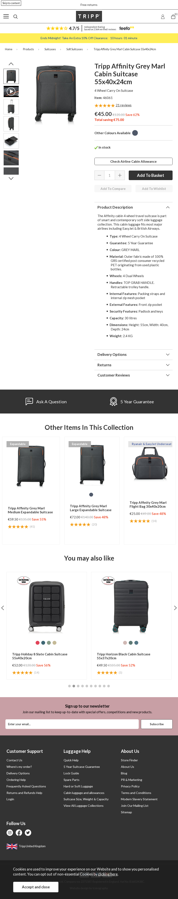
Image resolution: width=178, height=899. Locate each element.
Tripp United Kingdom (32, 846)
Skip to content (11, 3)
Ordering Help (16, 780)
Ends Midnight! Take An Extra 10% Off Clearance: (89, 38)
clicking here (108, 874)
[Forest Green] (46, 643)
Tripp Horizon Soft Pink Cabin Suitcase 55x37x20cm (126, 656)
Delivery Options (18, 773)
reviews (124, 105)
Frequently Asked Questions (26, 786)
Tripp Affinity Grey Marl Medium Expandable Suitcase (30, 510)
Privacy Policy (130, 786)
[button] (69, 686)
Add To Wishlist (154, 189)
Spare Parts (71, 780)
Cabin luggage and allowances (84, 793)
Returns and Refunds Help (24, 793)
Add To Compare (113, 189)
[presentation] (2, 607)
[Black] (125, 643)
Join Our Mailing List (134, 805)
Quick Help (71, 760)
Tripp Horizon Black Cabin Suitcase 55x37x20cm (39, 656)
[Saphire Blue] (52, 643)
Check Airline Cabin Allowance (133, 161)
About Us (127, 766)
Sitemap (126, 812)
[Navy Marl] (135, 133)
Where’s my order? (19, 766)
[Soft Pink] (40, 643)
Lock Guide (71, 773)
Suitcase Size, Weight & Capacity (86, 799)
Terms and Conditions (136, 793)
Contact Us (14, 760)
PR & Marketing (131, 780)
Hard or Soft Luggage (78, 786)
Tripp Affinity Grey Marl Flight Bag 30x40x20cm (148, 504)
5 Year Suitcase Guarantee (82, 766)
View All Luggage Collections (84, 805)
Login (10, 799)
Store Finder (129, 760)
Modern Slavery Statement (139, 799)
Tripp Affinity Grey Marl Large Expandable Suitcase (91, 508)
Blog (124, 773)
